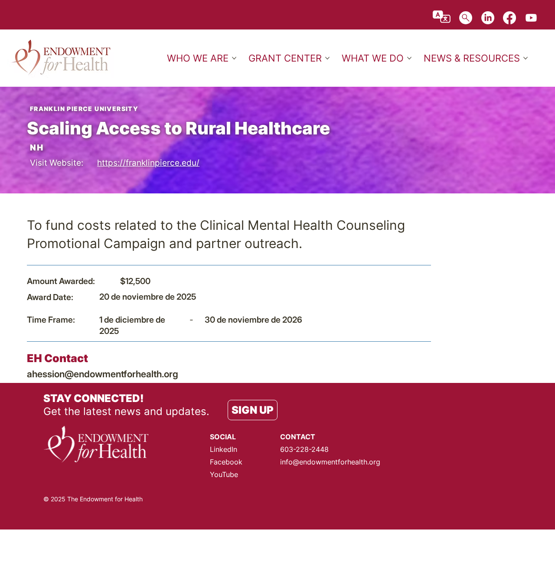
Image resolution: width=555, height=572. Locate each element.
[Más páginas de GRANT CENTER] (327, 58)
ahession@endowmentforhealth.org (102, 373)
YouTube (224, 474)
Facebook (226, 462)
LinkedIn (223, 449)
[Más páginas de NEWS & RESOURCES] (525, 58)
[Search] (465, 17)
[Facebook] (509, 17)
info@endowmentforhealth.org (330, 462)
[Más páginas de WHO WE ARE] (234, 58)
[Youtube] (531, 17)
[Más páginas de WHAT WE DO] (409, 58)
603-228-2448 (304, 449)
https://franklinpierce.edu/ (148, 162)
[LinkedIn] (487, 17)
